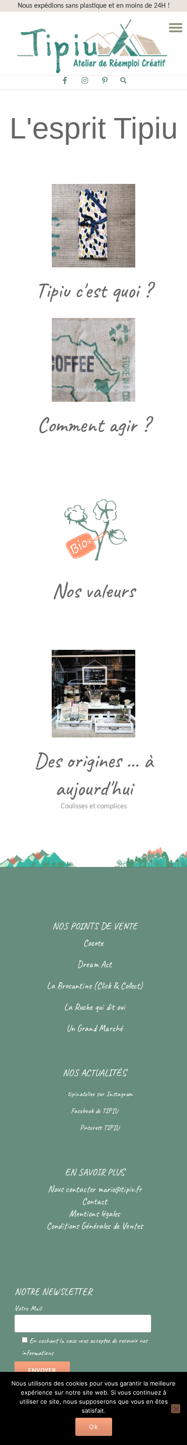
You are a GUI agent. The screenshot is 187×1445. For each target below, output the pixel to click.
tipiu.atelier (82, 1094)
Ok (93, 1426)
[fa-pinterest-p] (104, 83)
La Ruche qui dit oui (94, 1007)
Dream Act (94, 964)
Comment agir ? (93, 424)
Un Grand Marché (94, 1028)
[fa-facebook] (64, 83)
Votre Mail (28, 1308)
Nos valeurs (93, 590)
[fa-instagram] (84, 83)
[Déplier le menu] (175, 27)
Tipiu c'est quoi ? (93, 290)
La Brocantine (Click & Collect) (95, 985)
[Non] (175, 1408)
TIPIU (110, 1110)
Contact (94, 1201)
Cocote (94, 943)
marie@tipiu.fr (120, 1189)
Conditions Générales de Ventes (94, 1226)
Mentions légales (94, 1213)
